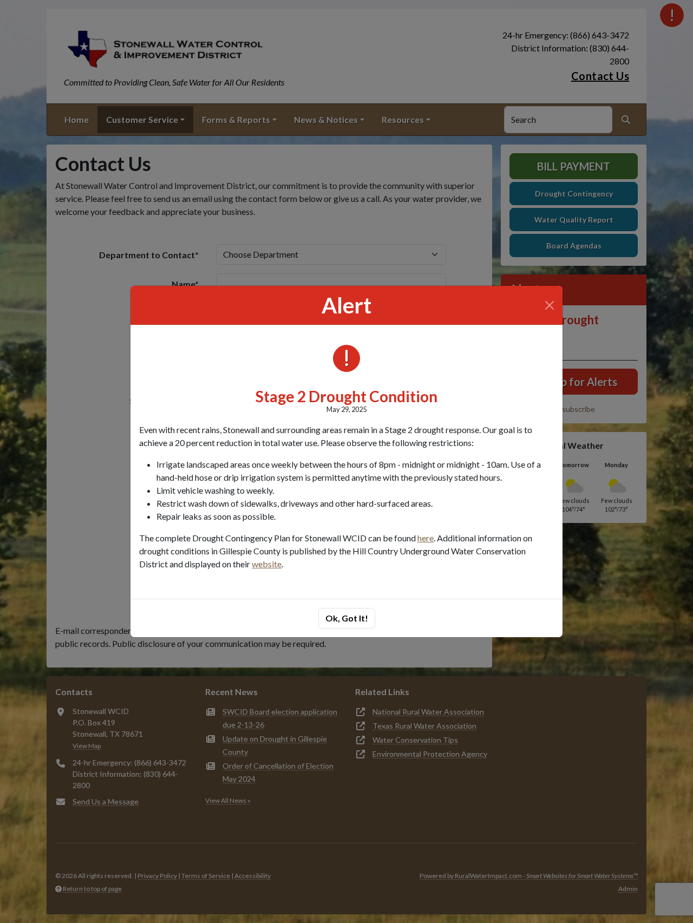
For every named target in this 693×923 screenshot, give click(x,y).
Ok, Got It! (346, 618)
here (425, 538)
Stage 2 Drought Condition (346, 396)
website (267, 564)
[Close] (549, 305)
